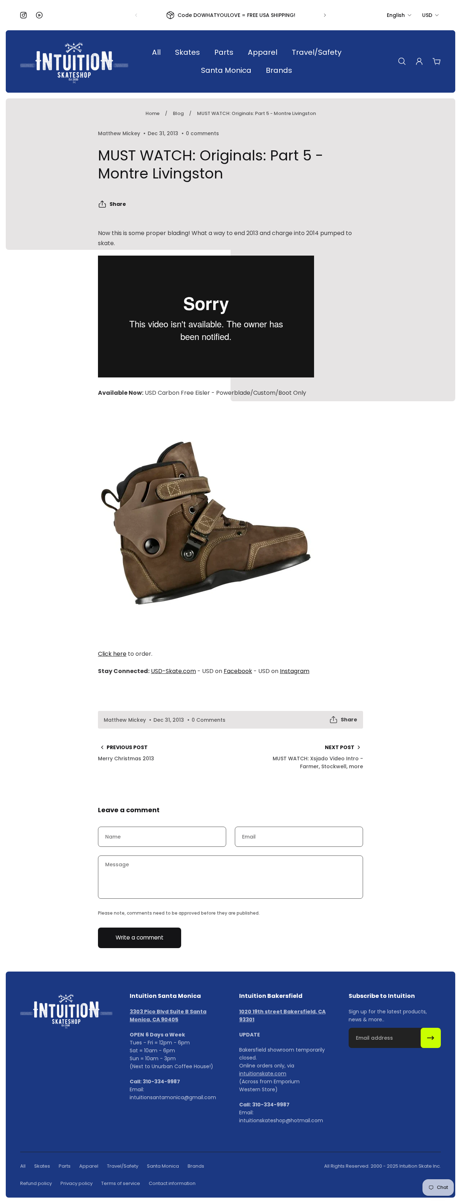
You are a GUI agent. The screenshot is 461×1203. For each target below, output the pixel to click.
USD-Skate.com (173, 671)
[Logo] (74, 61)
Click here (112, 654)
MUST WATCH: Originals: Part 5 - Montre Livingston (256, 113)
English (396, 15)
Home (153, 113)
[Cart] (436, 61)
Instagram (294, 671)
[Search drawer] (402, 61)
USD (427, 15)
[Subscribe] (431, 1038)
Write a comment (140, 937)
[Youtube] (39, 15)
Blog (178, 113)
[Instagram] (23, 15)
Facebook (238, 671)
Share (117, 204)
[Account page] (419, 61)
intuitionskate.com (262, 1073)
